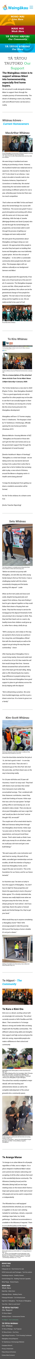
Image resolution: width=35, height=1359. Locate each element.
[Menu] (31, 7)
